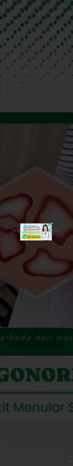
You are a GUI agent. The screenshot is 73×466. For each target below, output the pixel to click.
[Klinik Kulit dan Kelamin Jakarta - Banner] (36, 231)
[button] (36, 233)
